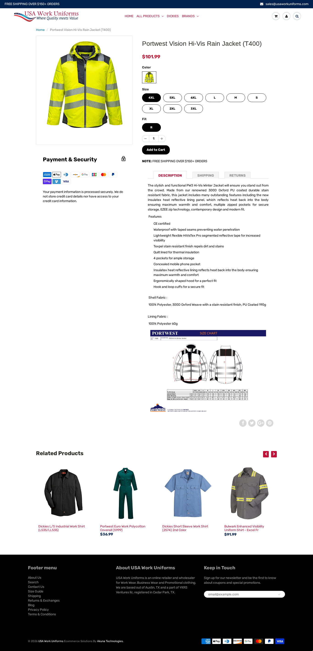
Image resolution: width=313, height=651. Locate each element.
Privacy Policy (38, 610)
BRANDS (188, 16)
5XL (172, 97)
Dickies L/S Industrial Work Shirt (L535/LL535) (61, 528)
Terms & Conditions (42, 614)
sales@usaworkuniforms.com (287, 4)
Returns (237, 175)
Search (33, 582)
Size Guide (35, 591)
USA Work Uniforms (50, 641)
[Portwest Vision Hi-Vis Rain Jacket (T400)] (84, 85)
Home (40, 30)
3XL (194, 108)
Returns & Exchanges (44, 600)
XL (151, 108)
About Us (34, 578)
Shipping (205, 175)
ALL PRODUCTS (148, 16)
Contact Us (36, 587)
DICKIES (173, 16)
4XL (151, 97)
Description (170, 175)
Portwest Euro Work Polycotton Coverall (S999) (122, 528)
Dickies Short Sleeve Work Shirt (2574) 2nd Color (185, 528)
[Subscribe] (279, 594)
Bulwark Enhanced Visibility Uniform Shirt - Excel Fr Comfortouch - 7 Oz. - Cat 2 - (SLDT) (245, 531)
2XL (172, 108)
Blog (31, 605)
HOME (129, 16)
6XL (193, 97)
